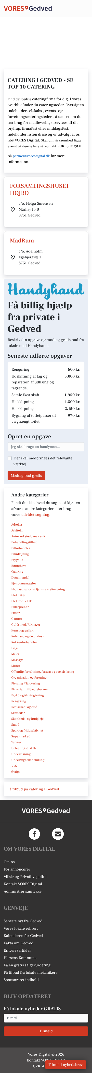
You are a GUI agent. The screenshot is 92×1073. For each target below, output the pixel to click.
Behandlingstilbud (24, 542)
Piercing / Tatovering (25, 683)
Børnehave (18, 566)
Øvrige (15, 772)
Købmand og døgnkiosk (27, 636)
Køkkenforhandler (24, 642)
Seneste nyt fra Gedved (23, 921)
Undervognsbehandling (27, 760)
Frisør (15, 613)
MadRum (22, 240)
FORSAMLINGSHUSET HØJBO (39, 189)
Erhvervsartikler (17, 950)
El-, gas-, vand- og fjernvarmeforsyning (38, 589)
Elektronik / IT (21, 601)
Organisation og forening (29, 678)
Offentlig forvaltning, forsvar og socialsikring (42, 672)
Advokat (16, 525)
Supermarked (20, 736)
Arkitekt (17, 530)
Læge (15, 648)
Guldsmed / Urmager (25, 625)
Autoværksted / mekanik (28, 536)
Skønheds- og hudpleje (27, 719)
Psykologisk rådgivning (27, 695)
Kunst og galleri (22, 630)
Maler (15, 654)
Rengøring (18, 701)
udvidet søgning (35, 514)
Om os (9, 861)
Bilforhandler (20, 548)
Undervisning (21, 754)
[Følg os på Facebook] (34, 834)
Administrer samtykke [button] (22, 891)
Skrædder (18, 713)
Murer (15, 666)
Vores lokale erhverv (21, 928)
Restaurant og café (24, 707)
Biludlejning (20, 554)
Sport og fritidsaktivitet (27, 730)
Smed (15, 725)
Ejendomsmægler (23, 583)
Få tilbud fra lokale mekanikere (30, 972)
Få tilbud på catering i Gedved (33, 789)
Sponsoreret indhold (21, 979)
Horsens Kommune (20, 957)
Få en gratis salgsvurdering (27, 965)
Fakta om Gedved (18, 943)
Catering (17, 572)
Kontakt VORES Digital (23, 884)
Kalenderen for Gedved (23, 935)
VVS (14, 766)
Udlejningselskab (23, 748)
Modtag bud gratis (26, 475)
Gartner (16, 619)
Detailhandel (20, 578)
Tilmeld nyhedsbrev (66, 1064)
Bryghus (17, 560)
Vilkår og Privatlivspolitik (26, 876)
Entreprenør (20, 607)
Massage (17, 660)
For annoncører (17, 869)
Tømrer (16, 742)
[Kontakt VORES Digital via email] (58, 834)
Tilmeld (46, 1031)
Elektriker (18, 595)
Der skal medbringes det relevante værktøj (42, 461)
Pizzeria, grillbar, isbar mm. (30, 689)
